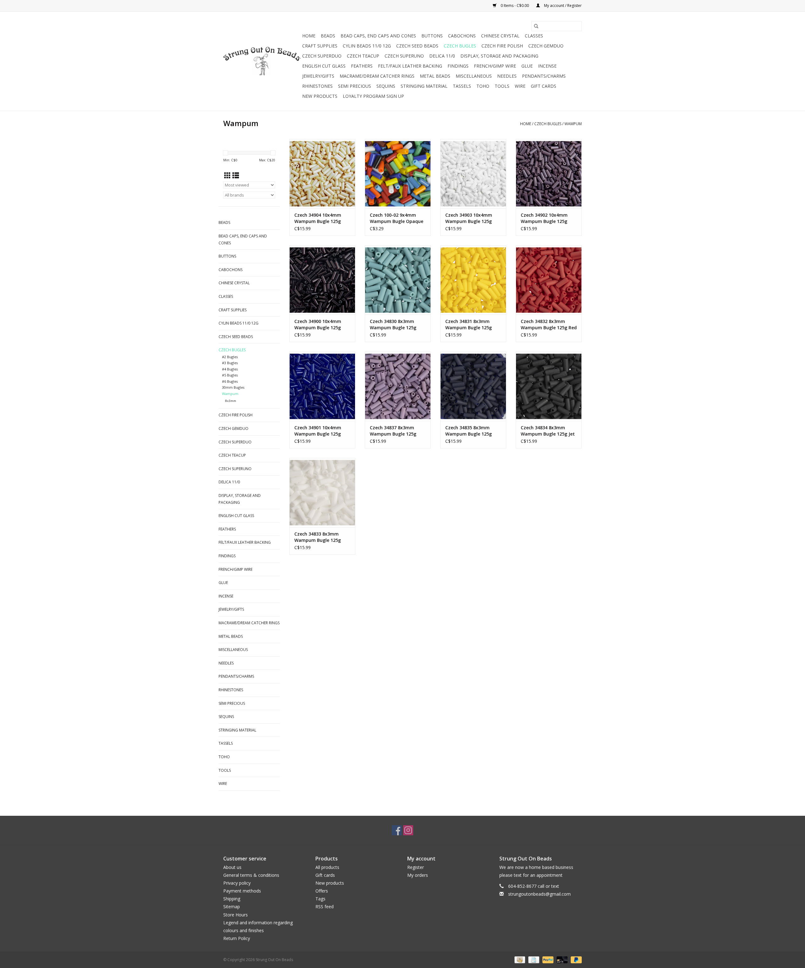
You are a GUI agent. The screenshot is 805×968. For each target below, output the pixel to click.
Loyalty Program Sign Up (373, 96)
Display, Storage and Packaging (499, 56)
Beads (328, 36)
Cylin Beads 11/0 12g (367, 46)
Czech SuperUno (404, 56)
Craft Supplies (319, 46)
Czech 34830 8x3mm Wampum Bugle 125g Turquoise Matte (393, 324)
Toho (482, 86)
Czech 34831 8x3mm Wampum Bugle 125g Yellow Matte (468, 324)
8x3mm (230, 401)
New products (329, 883)
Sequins (385, 86)
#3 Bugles (230, 362)
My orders (417, 875)
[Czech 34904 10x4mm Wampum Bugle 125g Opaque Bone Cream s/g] (322, 173)
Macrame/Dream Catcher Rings (377, 76)
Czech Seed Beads (417, 46)
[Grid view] (227, 175)
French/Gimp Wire (495, 66)
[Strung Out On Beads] (261, 61)
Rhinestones (317, 86)
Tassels (462, 86)
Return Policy (236, 938)
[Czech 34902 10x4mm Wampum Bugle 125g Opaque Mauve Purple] (549, 173)
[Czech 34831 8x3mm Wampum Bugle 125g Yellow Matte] (473, 279)
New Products (319, 96)
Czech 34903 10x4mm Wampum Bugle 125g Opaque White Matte (468, 218)
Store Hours (235, 915)
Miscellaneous (474, 76)
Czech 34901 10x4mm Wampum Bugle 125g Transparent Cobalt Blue (321, 431)
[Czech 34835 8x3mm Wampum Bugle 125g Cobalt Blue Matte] (473, 386)
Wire (520, 86)
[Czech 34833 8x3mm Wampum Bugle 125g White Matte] (322, 492)
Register (415, 867)
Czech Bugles (460, 46)
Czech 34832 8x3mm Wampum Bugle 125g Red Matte (549, 324)
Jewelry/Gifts (318, 76)
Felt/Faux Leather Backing (410, 66)
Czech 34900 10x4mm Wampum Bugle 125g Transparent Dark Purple (321, 324)
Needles (507, 76)
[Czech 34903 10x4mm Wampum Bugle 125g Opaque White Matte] (473, 173)
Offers (321, 891)
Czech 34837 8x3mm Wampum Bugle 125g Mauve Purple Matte (393, 431)
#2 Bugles (230, 356)
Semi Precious (354, 86)
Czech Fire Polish (502, 46)
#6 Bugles (230, 381)
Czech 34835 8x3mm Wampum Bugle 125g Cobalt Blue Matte (468, 431)
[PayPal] (547, 959)
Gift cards (543, 86)
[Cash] (519, 959)
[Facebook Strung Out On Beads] (397, 830)
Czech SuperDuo (321, 56)
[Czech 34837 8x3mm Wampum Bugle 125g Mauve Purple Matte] (398, 386)
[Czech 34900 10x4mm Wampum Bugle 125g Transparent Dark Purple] (322, 279)
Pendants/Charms (544, 76)
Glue (527, 66)
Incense (547, 66)
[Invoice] (533, 959)
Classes (534, 36)
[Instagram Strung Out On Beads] (408, 830)
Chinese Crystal (500, 36)
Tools (502, 86)
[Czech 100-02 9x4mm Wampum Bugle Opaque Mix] (398, 173)
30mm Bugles (233, 387)
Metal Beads (435, 76)
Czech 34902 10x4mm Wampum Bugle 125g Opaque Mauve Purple (545, 218)
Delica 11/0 (442, 56)
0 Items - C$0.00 (515, 5)
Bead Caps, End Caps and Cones (378, 36)
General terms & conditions (251, 875)
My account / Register (562, 5)
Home (308, 36)
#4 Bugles (230, 369)
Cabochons (462, 36)
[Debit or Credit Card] (561, 959)
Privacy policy (237, 883)
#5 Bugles (230, 375)
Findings (458, 66)
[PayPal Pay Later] (575, 959)
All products (327, 867)
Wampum (573, 123)
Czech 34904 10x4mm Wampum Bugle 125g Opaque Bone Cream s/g (320, 218)
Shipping (231, 899)
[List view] (235, 175)
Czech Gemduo (546, 46)
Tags (320, 899)
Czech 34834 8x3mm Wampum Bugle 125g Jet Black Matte (548, 431)
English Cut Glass (324, 66)
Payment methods (242, 891)
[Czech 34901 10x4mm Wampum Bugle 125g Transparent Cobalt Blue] (322, 386)
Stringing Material (424, 86)
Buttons (432, 36)
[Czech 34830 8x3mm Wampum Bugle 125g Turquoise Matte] (398, 279)
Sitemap (231, 907)
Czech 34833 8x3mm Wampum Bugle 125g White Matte (317, 537)
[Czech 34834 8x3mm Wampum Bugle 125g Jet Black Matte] (549, 386)
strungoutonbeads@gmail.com (539, 894)
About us (232, 867)
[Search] (536, 26)
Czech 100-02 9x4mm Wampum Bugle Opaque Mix (396, 218)
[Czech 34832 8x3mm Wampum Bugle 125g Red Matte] (549, 279)
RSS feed (324, 907)
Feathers (362, 66)
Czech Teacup (363, 56)
